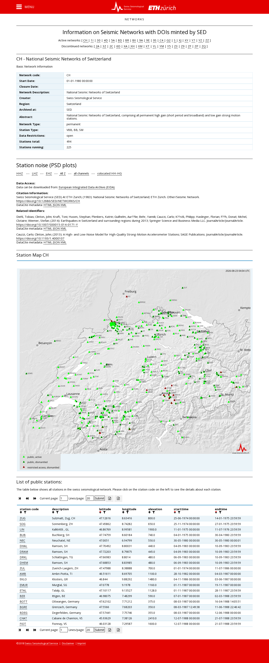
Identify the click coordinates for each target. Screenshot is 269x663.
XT (147, 46)
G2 (169, 40)
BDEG (23, 613)
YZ (201, 40)
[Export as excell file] (110, 498)
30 (98, 40)
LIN (22, 529)
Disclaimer (68, 643)
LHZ (35, 173)
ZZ (207, 40)
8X (134, 40)
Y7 (193, 40)
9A (140, 40)
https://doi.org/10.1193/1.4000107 (40, 238)
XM (140, 46)
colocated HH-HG (109, 173)
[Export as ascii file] (118, 498)
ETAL (23, 590)
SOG (22, 524)
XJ (180, 40)
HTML (48, 205)
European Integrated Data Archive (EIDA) (87, 187)
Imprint (81, 643)
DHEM (24, 563)
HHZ (19, 173)
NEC (22, 540)
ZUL (22, 568)
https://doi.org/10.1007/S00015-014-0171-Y (47, 224)
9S (154, 40)
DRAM (24, 552)
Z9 (183, 46)
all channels (81, 173)
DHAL (23, 546)
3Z (104, 46)
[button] (25, 7)
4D (106, 40)
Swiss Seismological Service (41, 643)
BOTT (23, 601)
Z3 (176, 46)
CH (85, 40)
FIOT (23, 624)
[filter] (24, 512)
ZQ (204, 46)
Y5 (169, 46)
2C (111, 46)
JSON (56, 205)
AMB (23, 574)
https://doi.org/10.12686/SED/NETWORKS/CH (48, 201)
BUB (23, 535)
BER (22, 596)
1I (92, 40)
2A (97, 46)
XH (132, 46)
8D (120, 40)
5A (113, 40)
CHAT (23, 618)
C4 (161, 40)
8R (127, 40)
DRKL (23, 557)
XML (63, 205)
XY (186, 40)
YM (162, 46)
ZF (189, 46)
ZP (196, 46)
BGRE (23, 607)
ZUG (22, 518)
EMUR (24, 585)
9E (147, 40)
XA (126, 46)
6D (118, 46)
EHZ (49, 173)
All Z (62, 173)
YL (154, 46)
